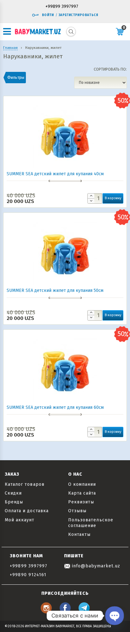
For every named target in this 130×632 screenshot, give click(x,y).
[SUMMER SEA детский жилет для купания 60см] (65, 399)
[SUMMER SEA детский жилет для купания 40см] (65, 165)
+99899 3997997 (61, 7)
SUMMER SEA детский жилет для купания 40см (55, 174)
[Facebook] (65, 612)
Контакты (79, 534)
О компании (82, 484)
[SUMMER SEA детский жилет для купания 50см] (65, 282)
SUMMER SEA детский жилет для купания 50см (55, 290)
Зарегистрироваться (78, 15)
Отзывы (77, 510)
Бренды (14, 502)
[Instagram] (46, 612)
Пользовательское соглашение (90, 522)
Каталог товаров (24, 484)
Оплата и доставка (27, 510)
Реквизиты (81, 502)
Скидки (13, 493)
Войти (48, 15)
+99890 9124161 (28, 574)
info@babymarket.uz (95, 566)
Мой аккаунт (20, 520)
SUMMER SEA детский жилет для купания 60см (55, 407)
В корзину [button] (113, 198)
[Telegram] (84, 612)
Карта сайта (82, 493)
